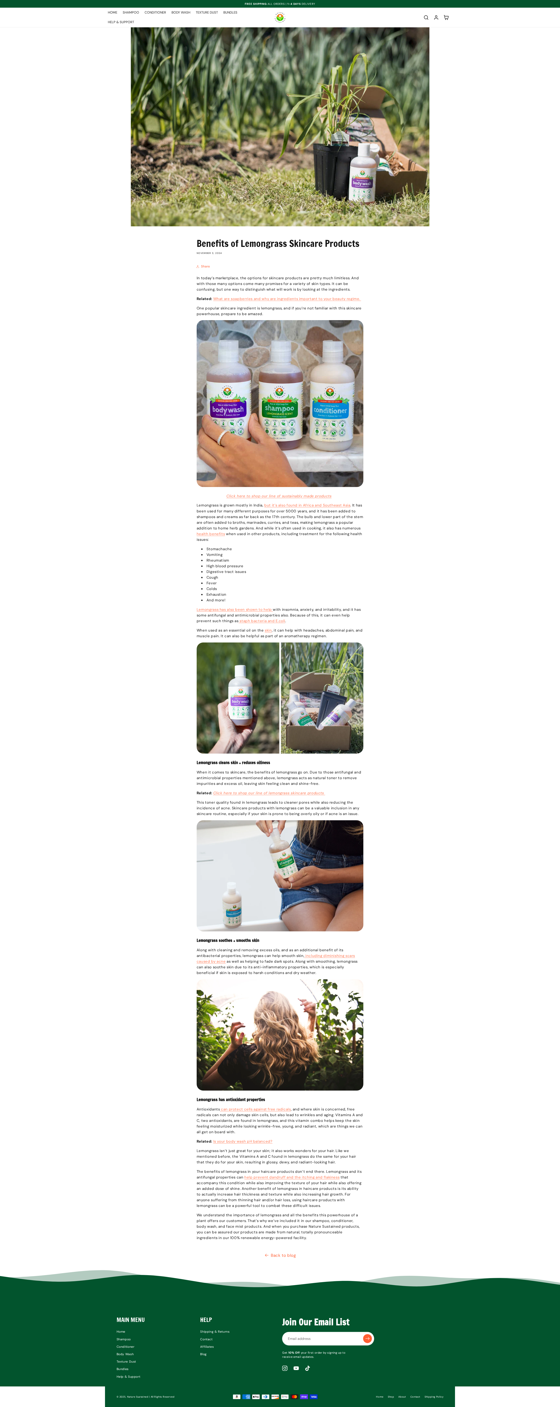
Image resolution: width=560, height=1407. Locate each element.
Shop (391, 1396)
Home (121, 1332)
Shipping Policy (434, 1396)
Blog (203, 1354)
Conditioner (126, 1346)
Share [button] (205, 266)
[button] (426, 17)
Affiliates (207, 1346)
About (402, 1396)
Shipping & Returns (214, 1332)
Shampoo (124, 1339)
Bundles (123, 1369)
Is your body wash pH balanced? (243, 1141)
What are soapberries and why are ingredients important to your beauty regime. (287, 298)
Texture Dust (126, 1361)
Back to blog (283, 1255)
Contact (206, 1339)
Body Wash (125, 1354)
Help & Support (128, 1376)
